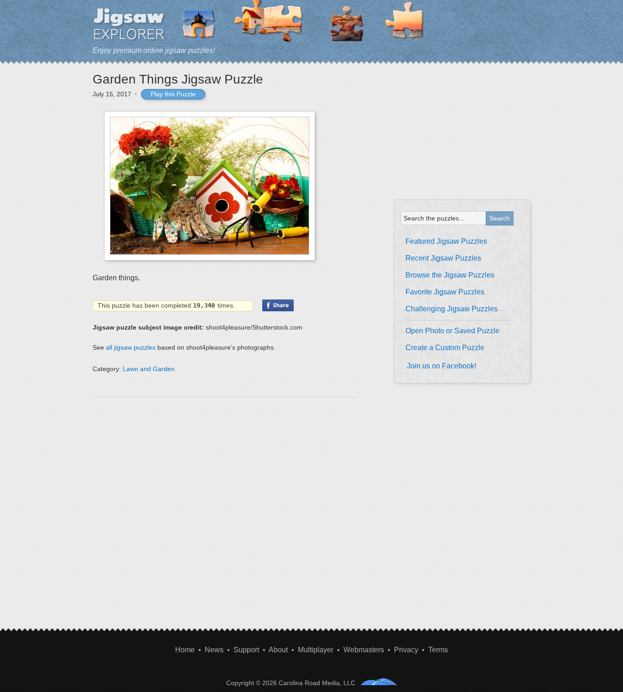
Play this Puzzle (173, 94)
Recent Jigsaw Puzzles (443, 258)
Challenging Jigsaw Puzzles (451, 309)
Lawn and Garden (149, 368)
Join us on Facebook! (441, 366)
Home (185, 650)
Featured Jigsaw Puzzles (446, 241)
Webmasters (363, 650)
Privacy (406, 650)
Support (246, 650)
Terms (438, 650)
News (214, 650)
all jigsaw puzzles (131, 347)
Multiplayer (315, 650)
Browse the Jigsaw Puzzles (449, 275)
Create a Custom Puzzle (444, 347)
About (278, 650)
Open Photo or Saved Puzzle (452, 331)
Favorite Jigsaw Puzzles (444, 292)
